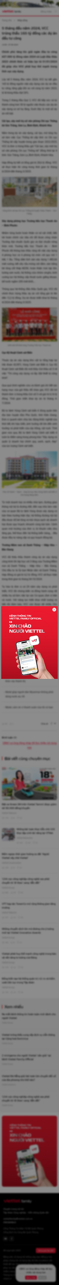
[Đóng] (54, 609)
